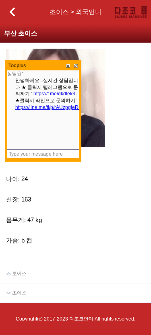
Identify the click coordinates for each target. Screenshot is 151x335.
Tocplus (17, 65)
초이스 (19, 273)
